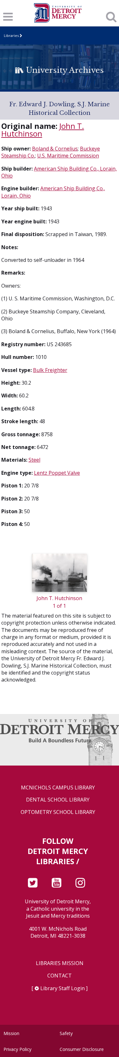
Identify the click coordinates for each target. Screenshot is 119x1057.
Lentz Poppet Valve (57, 472)
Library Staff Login (62, 988)
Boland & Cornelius (55, 148)
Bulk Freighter (50, 370)
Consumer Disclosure (82, 1049)
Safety (66, 1033)
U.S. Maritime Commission (68, 155)
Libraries (11, 35)
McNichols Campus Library (58, 788)
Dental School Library (57, 800)
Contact (59, 976)
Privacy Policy (17, 1049)
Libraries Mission (59, 963)
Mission (11, 1033)
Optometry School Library (58, 812)
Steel (34, 459)
